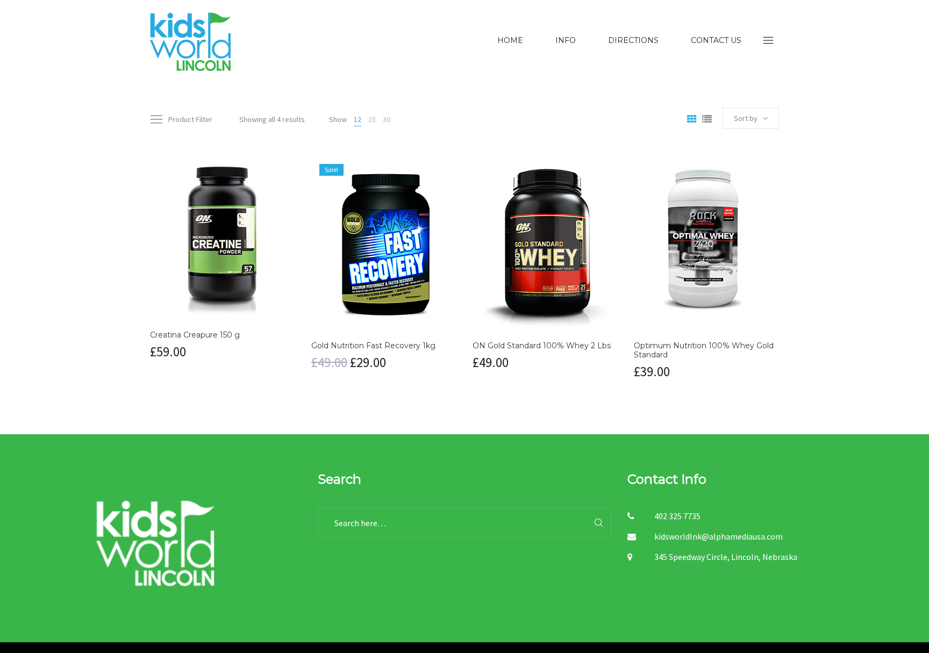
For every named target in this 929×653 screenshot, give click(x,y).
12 (357, 119)
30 (386, 119)
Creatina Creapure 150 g (195, 335)
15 (372, 119)
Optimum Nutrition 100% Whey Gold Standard (704, 350)
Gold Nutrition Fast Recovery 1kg (373, 345)
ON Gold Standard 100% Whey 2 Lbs (542, 345)
